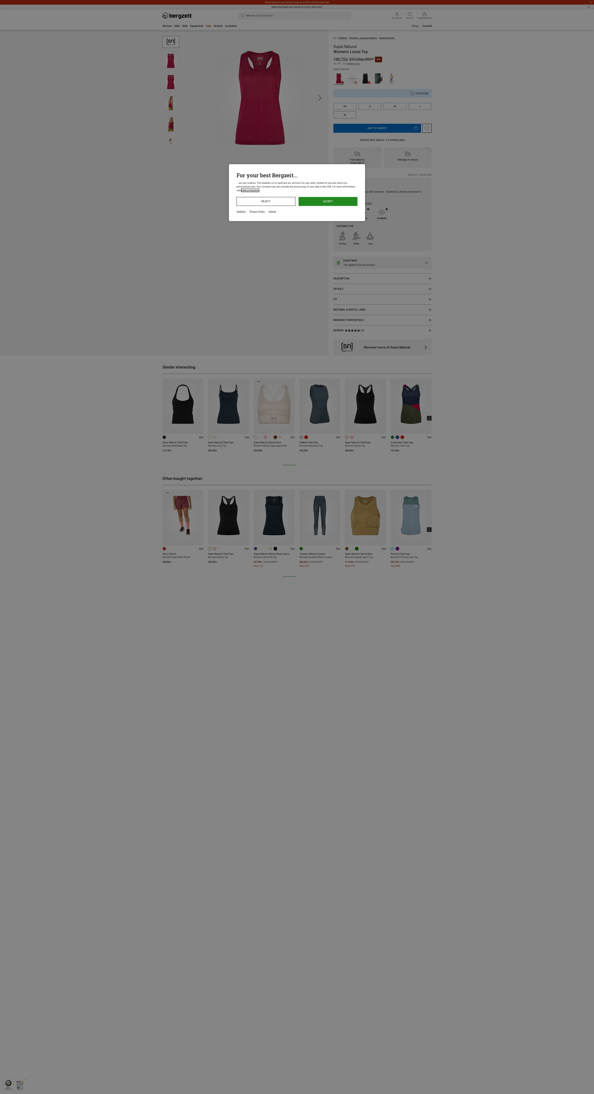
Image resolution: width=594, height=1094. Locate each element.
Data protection (250, 190)
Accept (328, 201)
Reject (266, 201)
